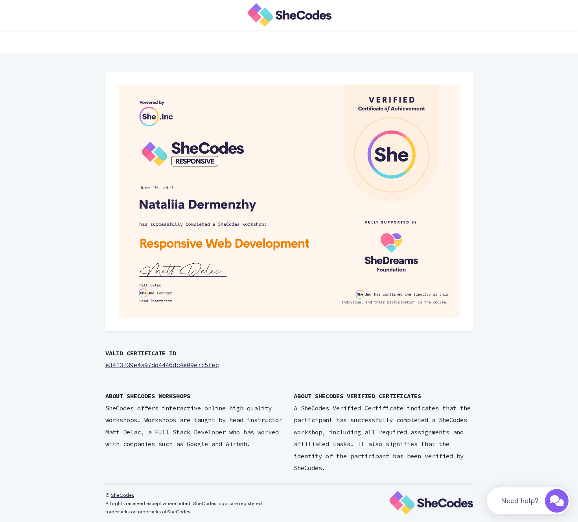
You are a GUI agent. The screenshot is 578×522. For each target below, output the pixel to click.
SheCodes (122, 495)
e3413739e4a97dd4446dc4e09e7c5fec (162, 365)
